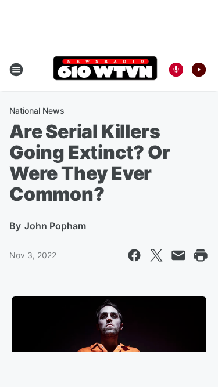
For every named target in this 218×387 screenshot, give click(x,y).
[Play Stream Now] (199, 70)
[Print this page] (200, 255)
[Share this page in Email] (178, 255)
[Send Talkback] (176, 70)
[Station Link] (105, 69)
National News (37, 110)
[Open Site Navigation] (16, 70)
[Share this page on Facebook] (134, 255)
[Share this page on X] (156, 255)
